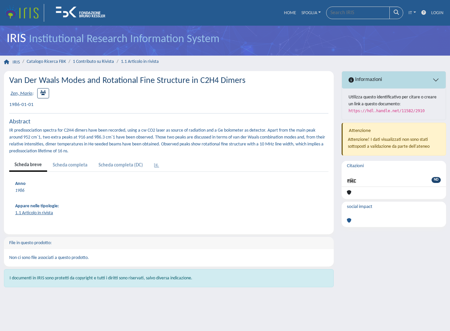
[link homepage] (24, 13)
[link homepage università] (82, 13)
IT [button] (410, 13)
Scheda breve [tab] (28, 165)
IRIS (16, 62)
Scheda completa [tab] (70, 165)
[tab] (157, 166)
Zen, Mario (21, 93)
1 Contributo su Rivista (93, 61)
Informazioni (368, 79)
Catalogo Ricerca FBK (46, 61)
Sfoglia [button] (309, 13)
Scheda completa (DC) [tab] (120, 165)
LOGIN (437, 13)
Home (290, 13)
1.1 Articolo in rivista (140, 61)
